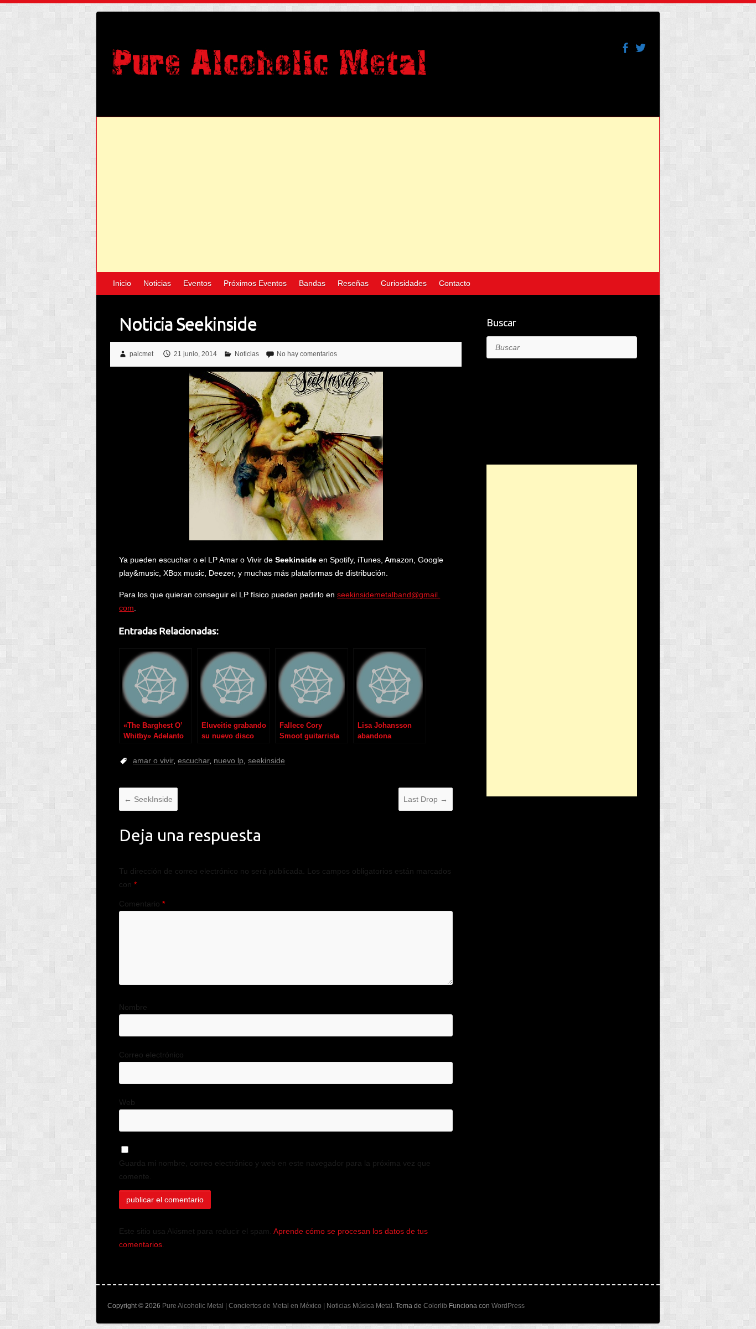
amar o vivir (153, 760)
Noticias (157, 283)
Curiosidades (404, 283)
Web (127, 1102)
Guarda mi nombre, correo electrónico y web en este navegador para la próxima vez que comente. (275, 1170)
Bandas (312, 283)
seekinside (266, 760)
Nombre (133, 1007)
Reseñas (353, 283)
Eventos (197, 283)
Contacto (454, 283)
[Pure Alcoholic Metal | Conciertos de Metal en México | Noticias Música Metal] (269, 67)
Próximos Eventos (255, 283)
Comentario (142, 903)
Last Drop (425, 799)
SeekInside (148, 799)
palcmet (141, 354)
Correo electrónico (151, 1054)
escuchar (193, 760)
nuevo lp (229, 760)
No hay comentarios (307, 354)
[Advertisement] (378, 194)
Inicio (122, 283)
